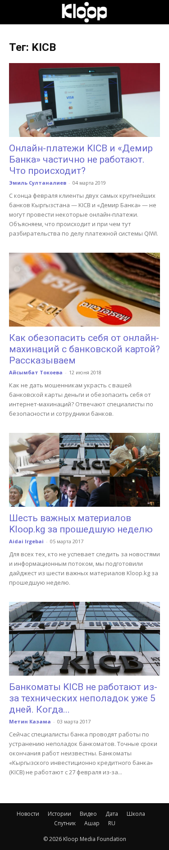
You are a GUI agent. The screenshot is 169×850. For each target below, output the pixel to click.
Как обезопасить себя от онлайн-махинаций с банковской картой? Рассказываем (84, 349)
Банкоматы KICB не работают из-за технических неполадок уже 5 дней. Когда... (83, 698)
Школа (136, 814)
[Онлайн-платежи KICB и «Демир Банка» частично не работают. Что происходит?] (84, 100)
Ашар (92, 823)
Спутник (65, 823)
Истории (59, 814)
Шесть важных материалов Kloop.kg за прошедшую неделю (81, 524)
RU (111, 823)
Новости (28, 814)
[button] (15, 12)
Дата (111, 814)
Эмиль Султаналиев (37, 182)
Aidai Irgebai (26, 541)
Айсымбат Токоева (36, 372)
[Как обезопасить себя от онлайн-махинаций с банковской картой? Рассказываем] (84, 290)
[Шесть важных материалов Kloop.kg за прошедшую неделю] (84, 470)
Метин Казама (30, 721)
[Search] (156, 12)
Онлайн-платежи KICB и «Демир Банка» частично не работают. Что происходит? (81, 159)
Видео (88, 814)
